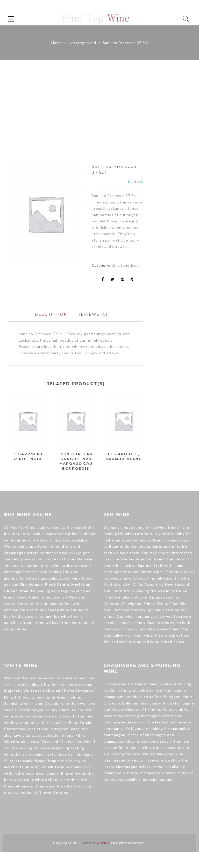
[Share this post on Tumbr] (132, 279)
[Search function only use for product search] (186, 18)
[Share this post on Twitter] (112, 279)
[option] (45, 214)
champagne (14, 571)
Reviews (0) (92, 314)
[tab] (51, 314)
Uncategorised (82, 42)
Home (56, 42)
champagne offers (157, 716)
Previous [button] (8, 432)
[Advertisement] (99, 112)
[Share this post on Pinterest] (123, 279)
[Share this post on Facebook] (103, 279)
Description (51, 314)
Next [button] (141, 432)
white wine (73, 565)
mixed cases (115, 622)
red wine (53, 565)
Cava (46, 741)
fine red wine (116, 641)
